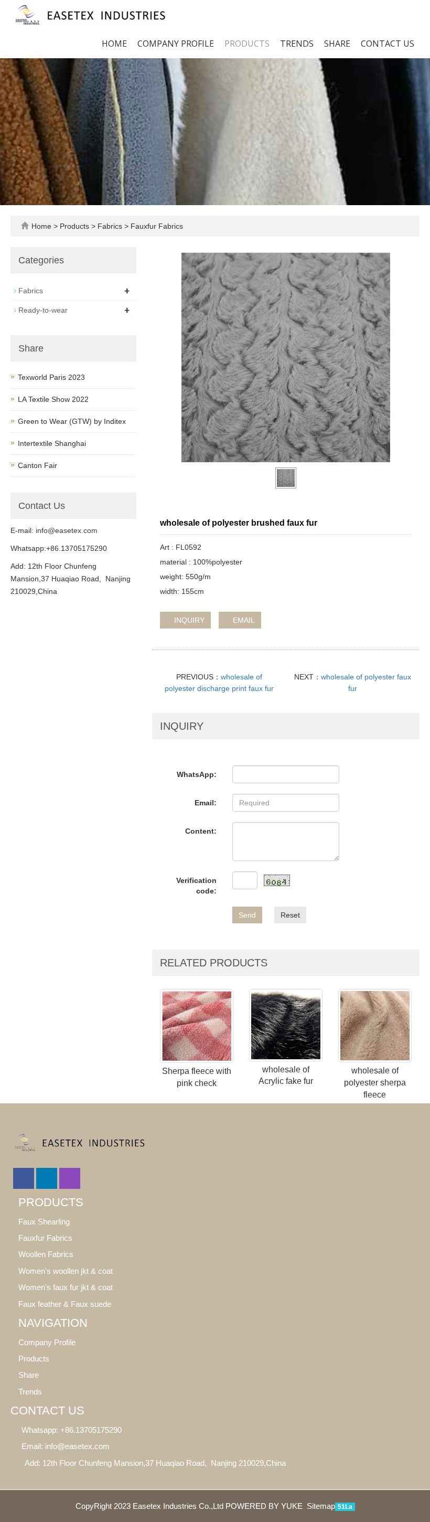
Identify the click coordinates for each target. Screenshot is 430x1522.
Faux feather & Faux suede (64, 1304)
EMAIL (243, 620)
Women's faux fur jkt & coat (65, 1287)
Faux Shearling (44, 1221)
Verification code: (196, 885)
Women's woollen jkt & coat (65, 1270)
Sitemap (321, 1506)
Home (114, 43)
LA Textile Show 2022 (53, 399)
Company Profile (175, 43)
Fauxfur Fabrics (155, 226)
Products (247, 43)
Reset (290, 915)
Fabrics (109, 226)
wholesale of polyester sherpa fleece (375, 1082)
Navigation (53, 1322)
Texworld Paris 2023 (51, 377)
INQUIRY (188, 620)
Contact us (387, 43)
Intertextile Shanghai (52, 443)
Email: (206, 803)
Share (28, 1374)
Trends (297, 43)
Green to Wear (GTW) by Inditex (72, 421)
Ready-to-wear (43, 310)
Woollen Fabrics (45, 1254)
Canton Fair (37, 465)
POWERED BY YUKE (265, 1506)
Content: (201, 831)
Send (247, 915)
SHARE (337, 43)
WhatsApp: (197, 774)
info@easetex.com (67, 530)
